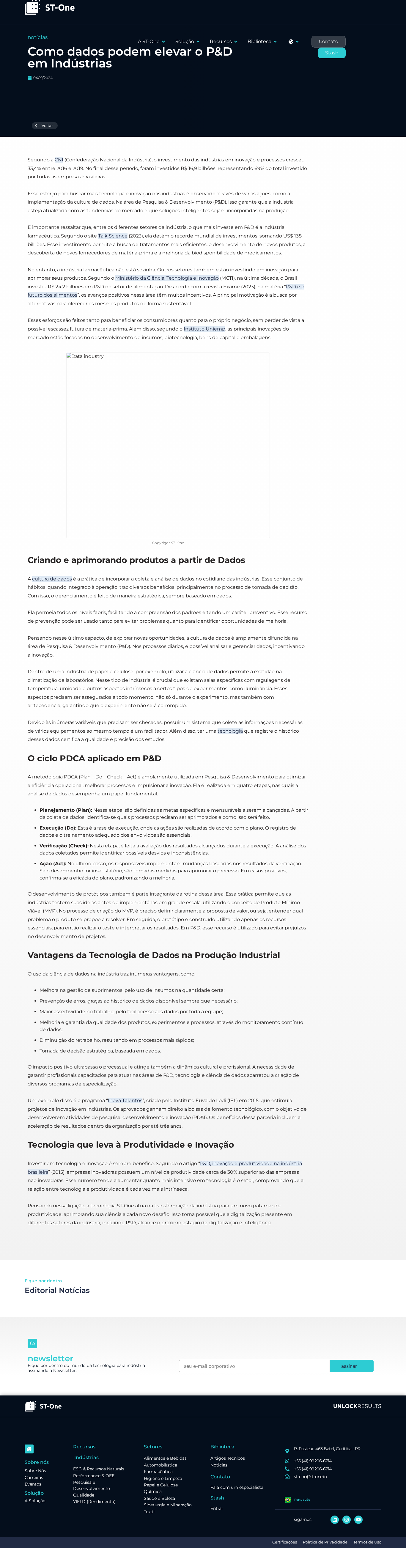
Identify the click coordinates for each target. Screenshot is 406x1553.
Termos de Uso (367, 1542)
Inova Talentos (125, 1100)
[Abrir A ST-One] (163, 41)
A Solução (35, 1500)
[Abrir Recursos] (235, 41)
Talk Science (113, 236)
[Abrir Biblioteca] (275, 41)
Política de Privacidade (325, 1542)
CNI (59, 160)
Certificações (284, 1542)
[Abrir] (297, 41)
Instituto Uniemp (204, 329)
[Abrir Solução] (198, 41)
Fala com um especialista (236, 1487)
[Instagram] (346, 1520)
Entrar (216, 1508)
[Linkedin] (335, 1520)
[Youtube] (358, 1520)
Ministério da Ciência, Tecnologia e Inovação (167, 278)
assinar (349, 1366)
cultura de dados (52, 579)
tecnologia (230, 731)
